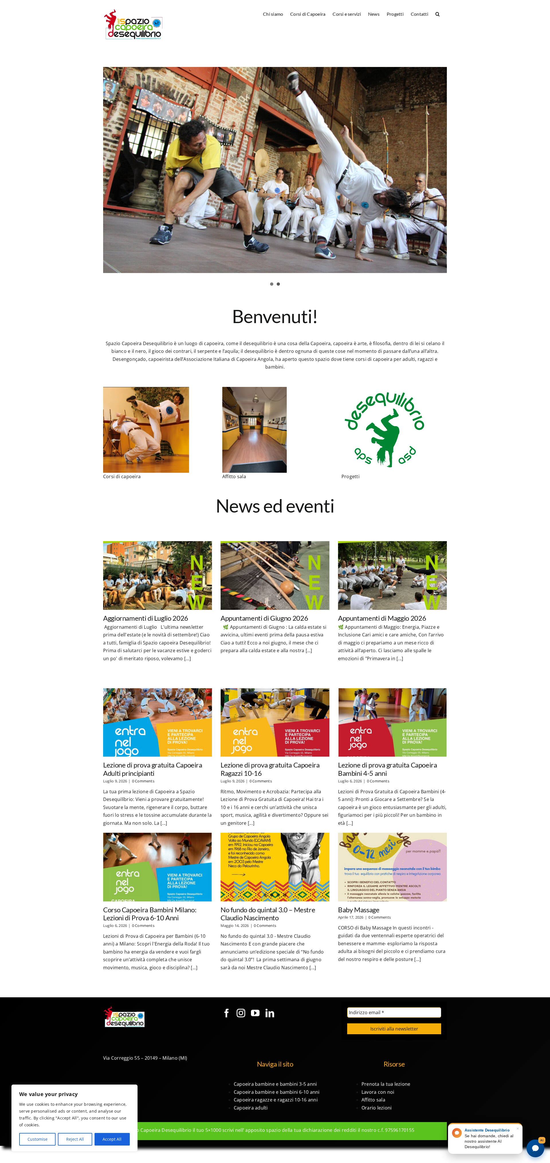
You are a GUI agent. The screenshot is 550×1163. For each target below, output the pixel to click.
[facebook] (226, 1013)
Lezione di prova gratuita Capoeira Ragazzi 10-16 (270, 769)
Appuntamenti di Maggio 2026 (382, 618)
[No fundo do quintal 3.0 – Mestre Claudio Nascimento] (275, 867)
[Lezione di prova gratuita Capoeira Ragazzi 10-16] (275, 722)
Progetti (350, 476)
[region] (74, 1118)
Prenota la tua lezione (386, 1084)
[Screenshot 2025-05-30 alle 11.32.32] (146, 389)
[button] (437, 13)
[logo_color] (384, 389)
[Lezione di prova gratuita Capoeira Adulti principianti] (157, 722)
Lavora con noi (378, 1092)
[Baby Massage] (392, 867)
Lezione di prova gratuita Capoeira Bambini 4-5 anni (387, 769)
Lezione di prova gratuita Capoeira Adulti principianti (152, 769)
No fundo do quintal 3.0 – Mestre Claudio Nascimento (268, 913)
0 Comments (143, 781)
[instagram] (241, 1013)
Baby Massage (359, 909)
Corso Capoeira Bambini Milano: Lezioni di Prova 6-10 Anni (149, 913)
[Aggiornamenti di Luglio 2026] (157, 575)
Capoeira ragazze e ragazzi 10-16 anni (276, 1100)
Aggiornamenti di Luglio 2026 (145, 618)
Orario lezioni (377, 1108)
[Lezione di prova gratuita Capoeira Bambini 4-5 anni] (392, 722)
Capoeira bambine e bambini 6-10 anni (277, 1092)
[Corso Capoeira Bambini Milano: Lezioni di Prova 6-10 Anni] (157, 867)
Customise (38, 1139)
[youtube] (255, 1013)
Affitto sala (234, 476)
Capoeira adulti (251, 1108)
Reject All (75, 1139)
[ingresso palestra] (254, 389)
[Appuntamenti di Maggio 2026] (392, 575)
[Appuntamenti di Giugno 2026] (275, 575)
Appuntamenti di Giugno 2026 (264, 618)
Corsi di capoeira (122, 476)
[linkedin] (270, 1013)
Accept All (112, 1139)
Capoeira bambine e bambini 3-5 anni (275, 1084)
